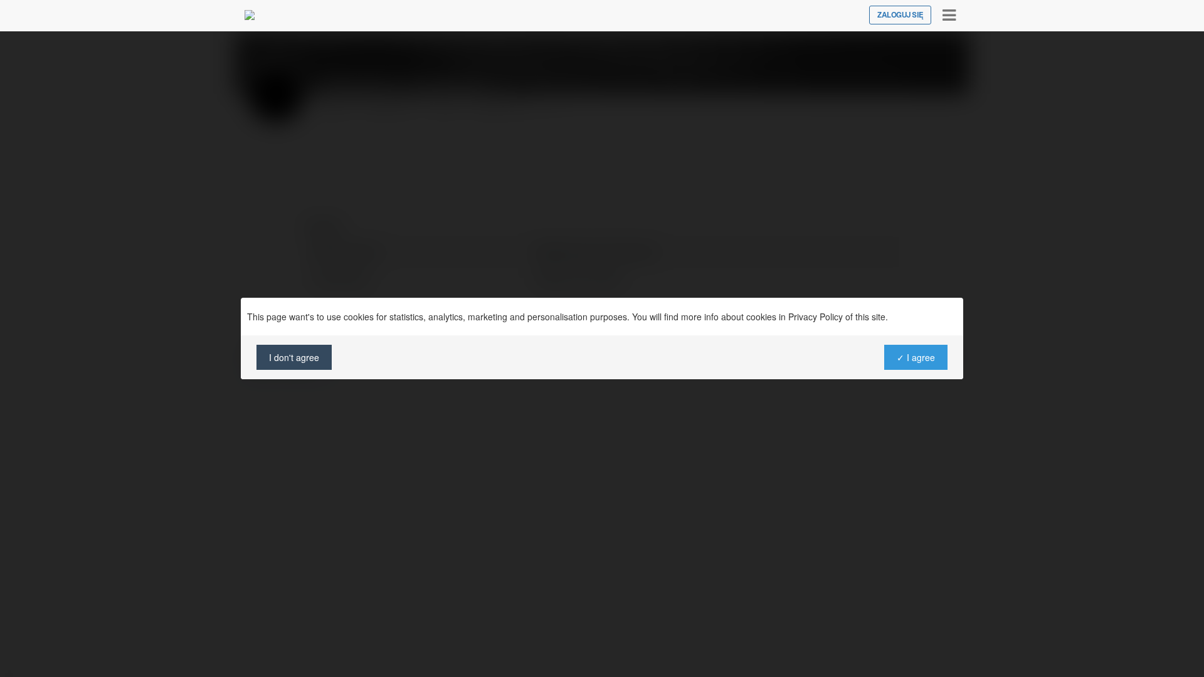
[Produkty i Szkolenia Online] (250, 15)
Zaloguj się (900, 15)
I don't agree (294, 357)
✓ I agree (916, 357)
